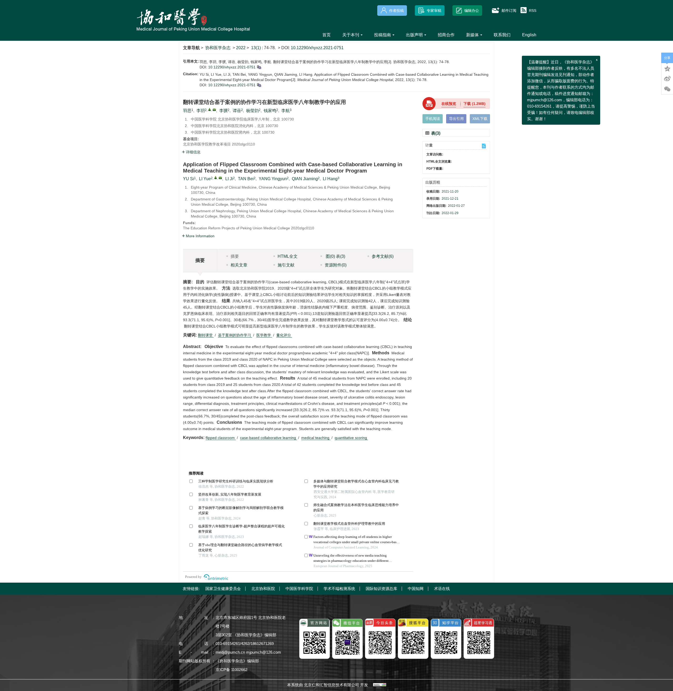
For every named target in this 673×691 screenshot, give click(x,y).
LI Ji (229, 178)
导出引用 (456, 119)
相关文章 (239, 265)
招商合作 (446, 35)
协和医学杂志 (218, 48)
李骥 (223, 110)
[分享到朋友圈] (667, 89)
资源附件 (335, 265)
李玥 (200, 110)
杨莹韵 (252, 110)
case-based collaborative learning (268, 438)
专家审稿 (434, 10)
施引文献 (286, 265)
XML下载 (479, 119)
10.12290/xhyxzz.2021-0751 (317, 48)
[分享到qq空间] (667, 68)
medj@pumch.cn (230, 652)
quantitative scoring (351, 438)
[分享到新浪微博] (667, 79)
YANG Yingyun (273, 178)
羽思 (187, 110)
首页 (326, 35)
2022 (241, 48)
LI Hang (330, 178)
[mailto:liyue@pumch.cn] (214, 109)
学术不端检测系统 (339, 588)
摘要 (235, 256)
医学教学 (264, 335)
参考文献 (383, 256)
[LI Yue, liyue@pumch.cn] (215, 177)
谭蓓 (237, 110)
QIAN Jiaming (305, 178)
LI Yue (205, 178)
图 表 (335, 256)
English (529, 35)
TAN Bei (246, 178)
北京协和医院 (263, 588)
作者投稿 (396, 10)
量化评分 (284, 335)
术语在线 (442, 588)
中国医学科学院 (299, 588)
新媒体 (472, 35)
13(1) (256, 48)
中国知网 (416, 588)
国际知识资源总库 (381, 588)
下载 (474, 104)
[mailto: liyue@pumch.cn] (220, 177)
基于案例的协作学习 (235, 335)
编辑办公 (471, 10)
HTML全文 (288, 256)
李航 (285, 110)
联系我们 (502, 35)
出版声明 (414, 35)
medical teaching (315, 438)
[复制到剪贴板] (259, 67)
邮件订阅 (509, 10)
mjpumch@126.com (263, 652)
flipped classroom (221, 438)
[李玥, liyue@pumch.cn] (209, 109)
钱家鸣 (270, 110)
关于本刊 (350, 35)
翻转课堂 (206, 335)
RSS (532, 10)
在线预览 (448, 104)
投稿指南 (382, 35)
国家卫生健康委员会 (223, 588)
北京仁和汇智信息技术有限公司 (331, 685)
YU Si (188, 178)
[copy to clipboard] (259, 85)
